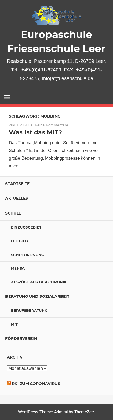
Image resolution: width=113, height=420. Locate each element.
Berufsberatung (29, 310)
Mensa (18, 268)
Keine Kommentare (51, 125)
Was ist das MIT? (35, 132)
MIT (14, 324)
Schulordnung (27, 255)
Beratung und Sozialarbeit (37, 296)
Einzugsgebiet (26, 227)
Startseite (17, 183)
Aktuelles (16, 198)
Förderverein (21, 338)
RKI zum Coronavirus (36, 383)
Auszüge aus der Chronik (39, 282)
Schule (13, 213)
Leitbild (19, 241)
